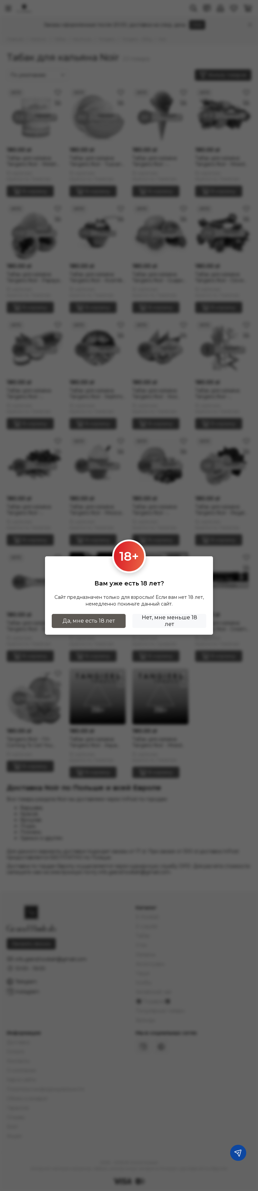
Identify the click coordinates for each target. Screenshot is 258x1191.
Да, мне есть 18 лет (88, 621)
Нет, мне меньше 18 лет (169, 620)
